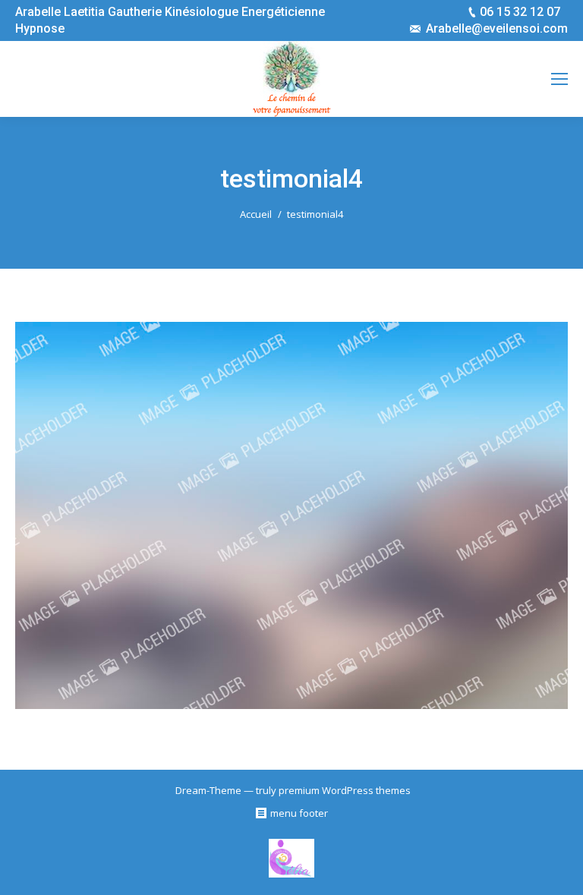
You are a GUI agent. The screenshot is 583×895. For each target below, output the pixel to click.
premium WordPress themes (345, 790)
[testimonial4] (291, 515)
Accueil (256, 214)
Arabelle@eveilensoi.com (497, 28)
